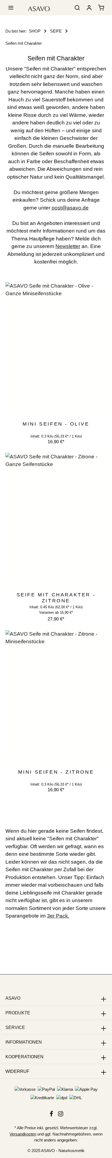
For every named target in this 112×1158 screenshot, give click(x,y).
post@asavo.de (70, 208)
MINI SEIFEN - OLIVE (56, 424)
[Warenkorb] (101, 7)
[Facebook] (51, 1115)
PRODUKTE (17, 1013)
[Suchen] (77, 7)
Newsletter (67, 246)
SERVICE (15, 1027)
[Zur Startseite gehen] (39, 7)
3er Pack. (58, 916)
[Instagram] (61, 1115)
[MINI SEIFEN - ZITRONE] (56, 697)
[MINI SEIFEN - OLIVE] (56, 349)
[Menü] (10, 7)
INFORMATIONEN (23, 1042)
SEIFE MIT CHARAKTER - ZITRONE (56, 598)
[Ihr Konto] (89, 7)
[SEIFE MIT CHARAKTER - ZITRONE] (56, 520)
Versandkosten (23, 1134)
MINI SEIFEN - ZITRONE (56, 772)
